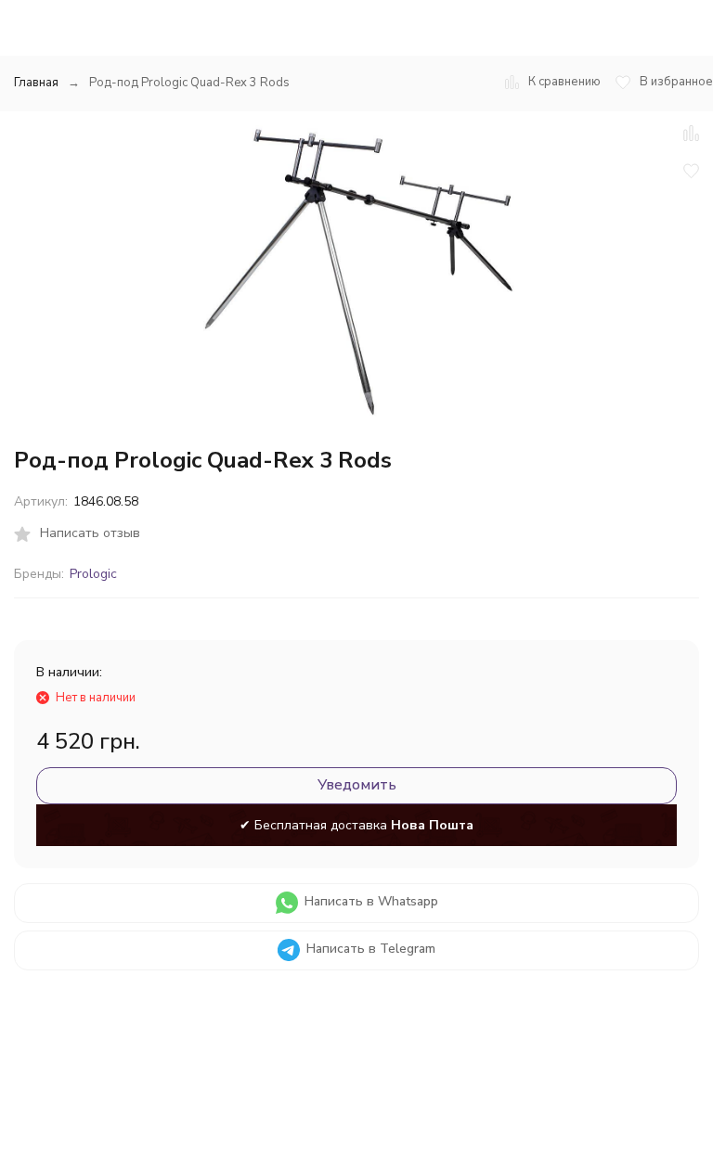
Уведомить (357, 785)
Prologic (93, 574)
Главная (36, 82)
